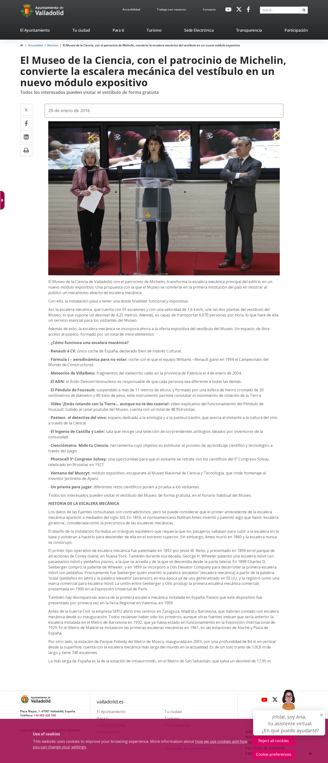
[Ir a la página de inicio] (27, 11)
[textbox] (280, 10)
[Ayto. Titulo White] (49, 11)
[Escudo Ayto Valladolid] (25, 699)
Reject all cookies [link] (273, 740)
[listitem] (35, 31)
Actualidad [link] (35, 45)
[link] (131, 10)
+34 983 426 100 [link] (45, 715)
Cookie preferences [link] (273, 754)
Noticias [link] (52, 45)
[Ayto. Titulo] (40, 699)
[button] (304, 10)
